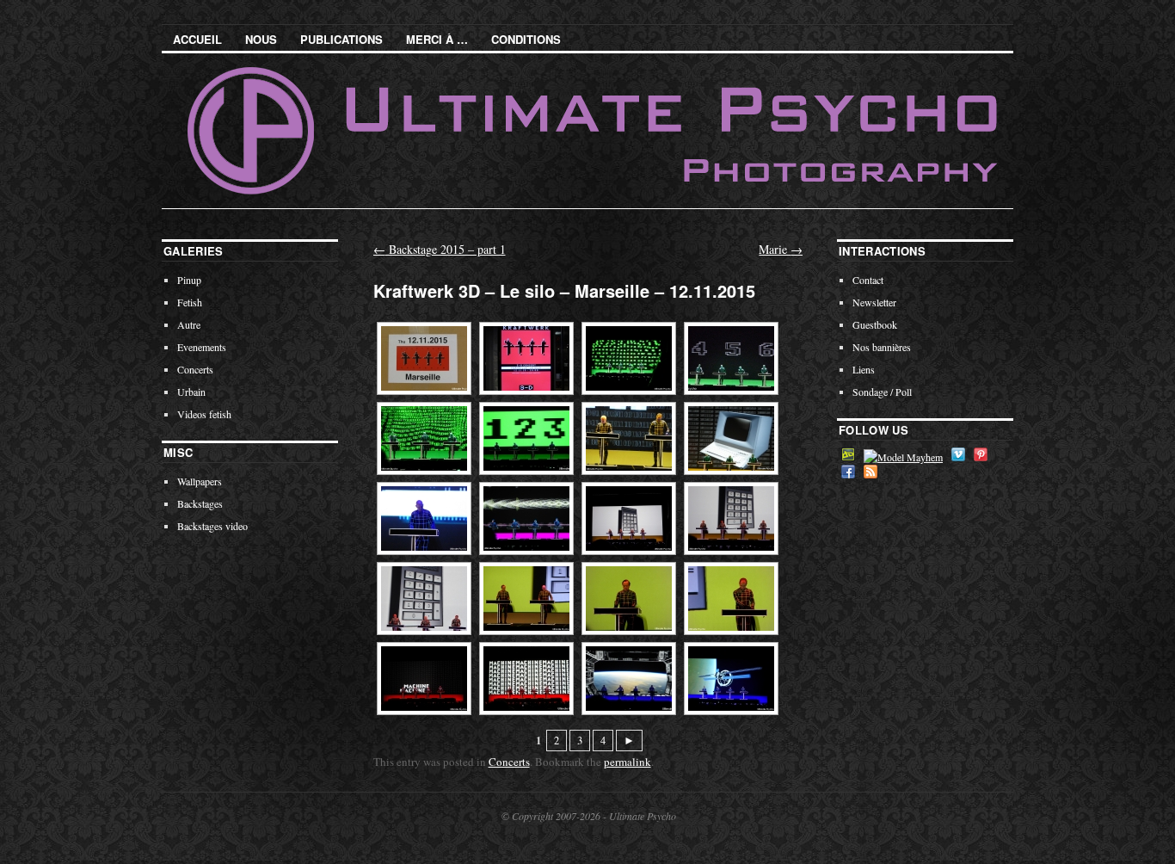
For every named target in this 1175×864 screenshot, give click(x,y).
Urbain (191, 391)
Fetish (189, 302)
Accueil (197, 39)
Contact (867, 280)
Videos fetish (204, 414)
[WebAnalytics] (79, 853)
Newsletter (874, 302)
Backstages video (212, 526)
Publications (341, 39)
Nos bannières (881, 347)
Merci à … (437, 39)
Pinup (189, 280)
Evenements (201, 347)
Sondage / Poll (882, 391)
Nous (261, 39)
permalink (627, 761)
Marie (781, 249)
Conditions (526, 39)
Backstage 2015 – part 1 (439, 249)
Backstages (200, 503)
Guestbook (874, 324)
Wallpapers (199, 481)
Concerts (509, 761)
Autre (188, 324)
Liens (863, 369)
